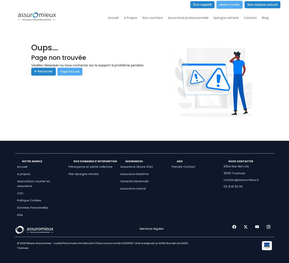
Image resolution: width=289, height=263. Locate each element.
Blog (265, 18)
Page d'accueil (69, 71)
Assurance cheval (133, 189)
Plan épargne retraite (84, 174)
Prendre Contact (183, 167)
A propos (23, 174)
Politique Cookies (29, 200)
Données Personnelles (32, 208)
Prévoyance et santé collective (90, 167)
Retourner (45, 71)
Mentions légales (152, 229)
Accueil (113, 18)
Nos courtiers (152, 18)
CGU (20, 193)
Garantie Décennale (134, 181)
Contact (250, 18)
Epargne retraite (226, 18)
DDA (20, 215)
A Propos (130, 18)
